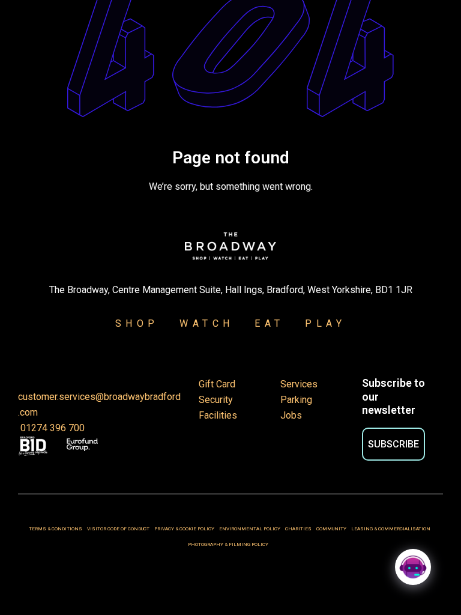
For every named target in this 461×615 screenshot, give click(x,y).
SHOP (137, 323)
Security (216, 399)
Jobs (291, 415)
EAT (270, 323)
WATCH (206, 323)
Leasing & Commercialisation (391, 529)
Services (299, 384)
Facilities (218, 415)
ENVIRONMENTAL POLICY (249, 529)
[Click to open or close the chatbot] (413, 567)
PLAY (318, 323)
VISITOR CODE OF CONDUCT (118, 529)
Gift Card (217, 384)
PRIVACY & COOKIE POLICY (184, 529)
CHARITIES (298, 529)
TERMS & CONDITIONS (55, 529)
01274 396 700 (51, 428)
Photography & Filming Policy (230, 544)
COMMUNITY (331, 529)
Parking (296, 399)
